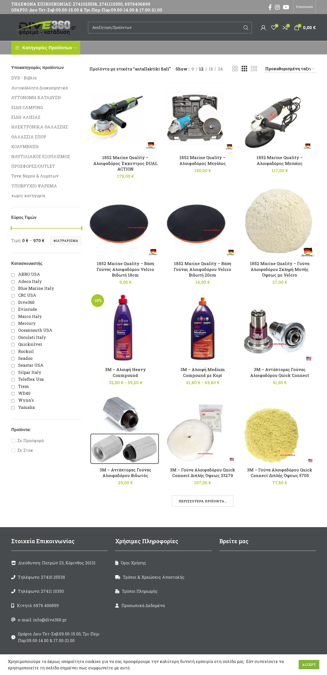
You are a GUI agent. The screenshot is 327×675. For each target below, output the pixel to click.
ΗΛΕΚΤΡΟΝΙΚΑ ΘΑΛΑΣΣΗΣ (39, 126)
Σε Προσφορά (30, 440)
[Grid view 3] (244, 69)
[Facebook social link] (270, 7)
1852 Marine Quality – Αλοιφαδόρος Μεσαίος (279, 160)
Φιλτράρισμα (65, 241)
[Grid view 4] (254, 69)
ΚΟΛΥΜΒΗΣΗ (25, 146)
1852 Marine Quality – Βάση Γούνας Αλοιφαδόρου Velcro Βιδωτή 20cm (202, 269)
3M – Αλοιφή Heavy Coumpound (125, 372)
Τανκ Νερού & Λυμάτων (35, 176)
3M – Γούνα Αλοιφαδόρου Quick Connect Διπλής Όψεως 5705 (279, 472)
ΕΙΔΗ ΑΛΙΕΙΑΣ (25, 117)
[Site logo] (47, 27)
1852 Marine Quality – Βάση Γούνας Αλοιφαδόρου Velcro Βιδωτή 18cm (125, 269)
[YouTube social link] (286, 7)
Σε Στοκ (25, 450)
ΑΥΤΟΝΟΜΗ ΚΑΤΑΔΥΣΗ (36, 97)
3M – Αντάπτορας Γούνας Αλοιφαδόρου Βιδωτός (125, 472)
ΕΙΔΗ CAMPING (27, 107)
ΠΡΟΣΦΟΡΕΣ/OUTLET (33, 166)
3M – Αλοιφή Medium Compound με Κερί (202, 372)
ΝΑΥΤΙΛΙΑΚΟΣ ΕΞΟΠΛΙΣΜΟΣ (40, 156)
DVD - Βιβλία (24, 77)
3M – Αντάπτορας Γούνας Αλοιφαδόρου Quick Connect (279, 372)
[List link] (59, 577)
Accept (309, 664)
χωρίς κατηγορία (28, 195)
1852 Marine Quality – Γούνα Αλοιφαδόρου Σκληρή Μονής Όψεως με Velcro (279, 269)
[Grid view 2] (235, 69)
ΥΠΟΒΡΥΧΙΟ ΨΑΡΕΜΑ (34, 185)
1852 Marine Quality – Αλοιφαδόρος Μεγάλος (202, 160)
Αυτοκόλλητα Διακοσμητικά (39, 87)
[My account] (263, 27)
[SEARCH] (246, 27)
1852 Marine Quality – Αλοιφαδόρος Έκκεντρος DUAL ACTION (125, 163)
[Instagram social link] (277, 7)
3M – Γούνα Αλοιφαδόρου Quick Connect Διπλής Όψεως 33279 (202, 472)
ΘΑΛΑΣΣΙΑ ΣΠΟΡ (28, 136)
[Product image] (125, 116)
